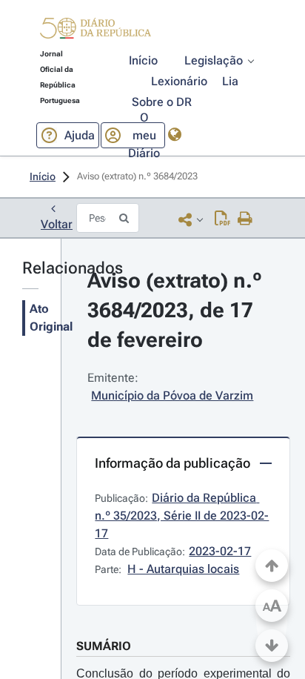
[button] (95, 30)
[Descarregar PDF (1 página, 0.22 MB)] (222, 219)
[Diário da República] (95, 31)
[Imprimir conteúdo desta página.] (245, 219)
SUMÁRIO (103, 646)
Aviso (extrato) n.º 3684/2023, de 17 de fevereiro (177, 310)
